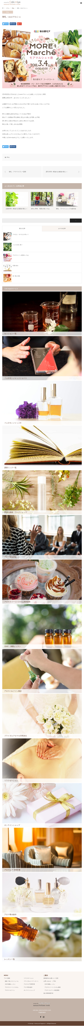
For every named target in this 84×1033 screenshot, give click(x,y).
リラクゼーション (29, 978)
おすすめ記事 (62, 228)
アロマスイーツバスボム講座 (53, 987)
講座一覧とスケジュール (11, 981)
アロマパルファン (10, 990)
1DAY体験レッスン (10, 984)
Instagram (43, 1017)
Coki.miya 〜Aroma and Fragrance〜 (37, 1023)
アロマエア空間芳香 (29, 984)
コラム (7, 8)
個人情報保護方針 (48, 993)
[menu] (81, 3)
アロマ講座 (7, 978)
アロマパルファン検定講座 (52, 990)
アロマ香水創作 (28, 987)
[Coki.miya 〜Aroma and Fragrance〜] (12, 3)
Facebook (40, 1017)
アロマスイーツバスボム (11, 987)
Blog (7, 12)
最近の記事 (22, 228)
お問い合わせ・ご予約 (50, 981)
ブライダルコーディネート (31, 981)
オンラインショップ (29, 990)
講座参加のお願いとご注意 (51, 978)
